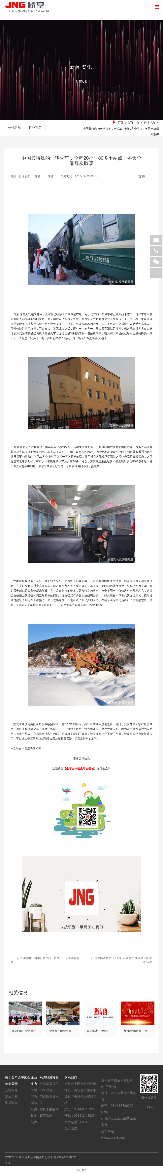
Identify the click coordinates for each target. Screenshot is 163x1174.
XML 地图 (81, 1170)
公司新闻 (14, 127)
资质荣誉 (11, 1103)
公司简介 (11, 1090)
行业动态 (35, 127)
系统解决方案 (49, 1077)
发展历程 (11, 1096)
